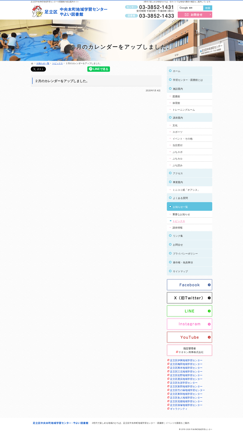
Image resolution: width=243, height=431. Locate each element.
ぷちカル (178, 158)
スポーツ (178, 131)
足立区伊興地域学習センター (186, 360)
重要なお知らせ (181, 214)
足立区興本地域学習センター (186, 367)
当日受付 (178, 145)
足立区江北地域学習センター (186, 371)
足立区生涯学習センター (183, 382)
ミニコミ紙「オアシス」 (186, 189)
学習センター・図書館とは (188, 79)
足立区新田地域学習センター (186, 386)
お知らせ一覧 (180, 206)
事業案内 (178, 182)
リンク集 (178, 235)
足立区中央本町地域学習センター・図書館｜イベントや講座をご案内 (156, 423)
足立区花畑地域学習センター (186, 401)
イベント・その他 (182, 138)
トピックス (179, 221)
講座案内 (178, 117)
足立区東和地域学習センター (186, 393)
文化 (175, 125)
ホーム (176, 70)
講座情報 (178, 227)
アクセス (178, 173)
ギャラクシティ (178, 408)
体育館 (176, 102)
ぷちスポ (178, 151)
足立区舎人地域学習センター (186, 397)
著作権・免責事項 (183, 262)
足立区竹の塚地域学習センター (187, 390)
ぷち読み (178, 165)
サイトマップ (180, 271)
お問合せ (178, 244)
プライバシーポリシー (185, 253)
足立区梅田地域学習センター (186, 363)
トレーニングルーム (184, 109)
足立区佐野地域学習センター (186, 375)
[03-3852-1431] (150, 7)
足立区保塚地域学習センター (186, 404)
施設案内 (178, 88)
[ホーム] (32, 63)
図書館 (176, 96)
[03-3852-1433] (150, 15)
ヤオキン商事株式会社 (191, 352)
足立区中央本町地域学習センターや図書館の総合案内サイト (55, 2)
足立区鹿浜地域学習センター (186, 378)
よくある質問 (180, 197)
